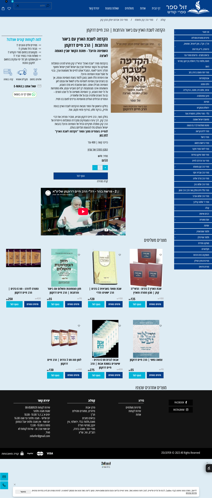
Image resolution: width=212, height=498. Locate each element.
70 (101, 156)
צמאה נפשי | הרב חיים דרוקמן (146, 360)
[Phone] (4, 486)
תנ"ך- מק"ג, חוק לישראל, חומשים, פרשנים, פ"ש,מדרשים (196, 46)
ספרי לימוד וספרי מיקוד (200, 148)
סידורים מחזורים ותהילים (200, 37)
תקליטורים (205, 249)
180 (161, 298)
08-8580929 (31, 407)
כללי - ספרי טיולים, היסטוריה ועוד (197, 113)
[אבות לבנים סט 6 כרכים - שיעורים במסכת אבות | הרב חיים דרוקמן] (105, 356)
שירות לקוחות (135, 411)
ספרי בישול (205, 137)
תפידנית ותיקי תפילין (201, 260)
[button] (137, 304)
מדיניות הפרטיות (191, 493)
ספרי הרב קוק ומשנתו (201, 166)
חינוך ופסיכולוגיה (203, 95)
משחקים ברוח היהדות (201, 254)
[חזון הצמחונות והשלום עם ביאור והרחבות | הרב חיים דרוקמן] (64, 285)
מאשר (23, 492)
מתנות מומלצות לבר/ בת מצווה (198, 125)
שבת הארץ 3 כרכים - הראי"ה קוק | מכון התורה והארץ (146, 290)
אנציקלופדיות (204, 78)
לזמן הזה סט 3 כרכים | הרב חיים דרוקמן (64, 361)
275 (92, 369)
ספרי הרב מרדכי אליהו (201, 178)
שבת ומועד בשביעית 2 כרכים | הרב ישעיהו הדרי (105, 290)
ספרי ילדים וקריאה (202, 131)
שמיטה (206, 225)
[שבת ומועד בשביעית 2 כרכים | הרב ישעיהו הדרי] (105, 285)
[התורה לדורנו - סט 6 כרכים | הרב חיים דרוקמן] (22, 266)
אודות (143, 8)
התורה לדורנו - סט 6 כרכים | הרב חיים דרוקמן (23, 290)
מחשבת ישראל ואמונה (201, 119)
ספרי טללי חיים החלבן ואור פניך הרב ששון (194, 190)
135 (133, 299)
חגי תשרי (205, 32)
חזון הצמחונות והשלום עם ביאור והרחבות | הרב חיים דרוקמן (64, 290)
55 (50, 299)
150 (120, 298)
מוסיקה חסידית (203, 243)
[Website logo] (188, 8)
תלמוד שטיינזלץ (203, 237)
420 (39, 298)
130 (51, 369)
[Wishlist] (9, 8)
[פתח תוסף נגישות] (209, 468)
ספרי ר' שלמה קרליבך (201, 202)
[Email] (4, 477)
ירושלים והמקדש (203, 107)
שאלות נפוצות (112, 8)
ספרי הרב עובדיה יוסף (201, 172)
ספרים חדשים (204, 266)
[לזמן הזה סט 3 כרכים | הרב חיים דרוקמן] (64, 356)
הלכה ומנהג (205, 84)
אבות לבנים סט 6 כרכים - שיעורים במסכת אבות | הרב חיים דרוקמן (105, 363)
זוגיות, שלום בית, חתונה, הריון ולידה (196, 90)
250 (10, 299)
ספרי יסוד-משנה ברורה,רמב (199, 72)
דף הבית (156, 8)
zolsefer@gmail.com (39, 436)
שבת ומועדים (204, 219)
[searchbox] (33, 5)
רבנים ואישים (204, 213)
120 (92, 299)
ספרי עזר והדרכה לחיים (200, 160)
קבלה (207, 207)
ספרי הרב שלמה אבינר (201, 196)
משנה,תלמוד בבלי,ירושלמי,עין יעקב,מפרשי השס (193, 64)
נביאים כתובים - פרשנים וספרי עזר (196, 55)
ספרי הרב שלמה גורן (201, 184)
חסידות (206, 101)
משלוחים (129, 8)
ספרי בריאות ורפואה (201, 143)
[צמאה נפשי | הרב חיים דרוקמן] (146, 356)
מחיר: (105, 156)
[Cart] (3, 8)
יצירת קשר (94, 8)
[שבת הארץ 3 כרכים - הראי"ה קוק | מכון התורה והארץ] (146, 285)
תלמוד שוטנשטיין (203, 231)
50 (106, 160)
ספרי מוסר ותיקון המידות (200, 154)
